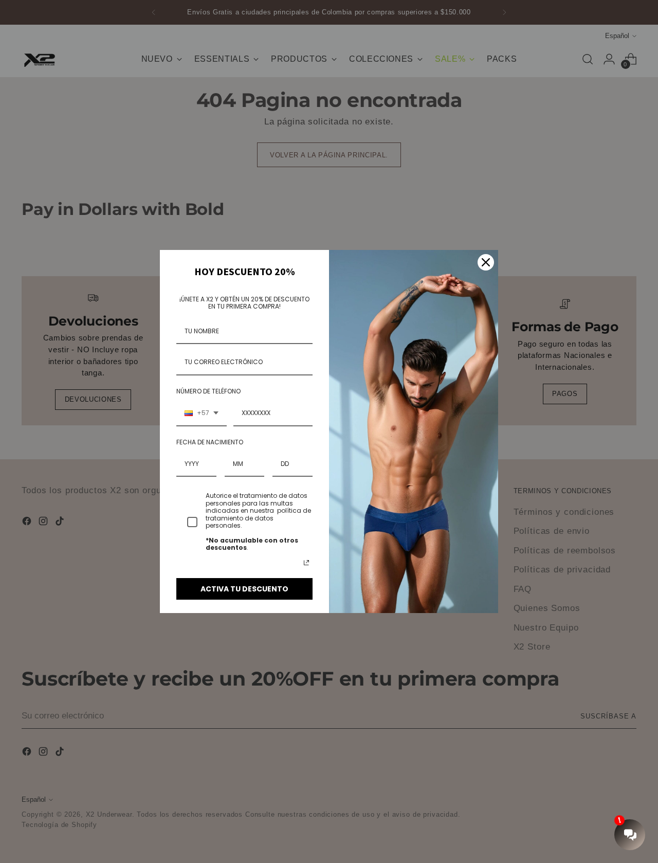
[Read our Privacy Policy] (306, 562)
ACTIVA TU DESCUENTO (244, 589)
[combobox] (201, 413)
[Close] (485, 262)
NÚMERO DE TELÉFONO (208, 391)
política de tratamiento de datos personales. (258, 518)
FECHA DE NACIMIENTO (209, 442)
